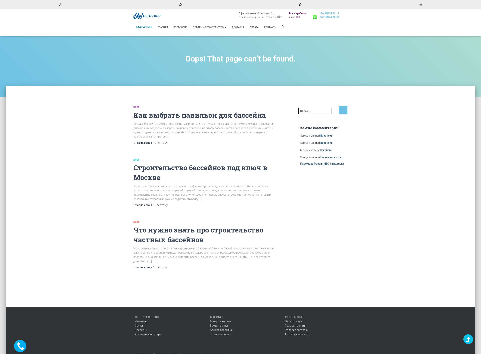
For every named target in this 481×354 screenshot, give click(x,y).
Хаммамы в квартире (148, 334)
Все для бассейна (221, 329)
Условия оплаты (295, 325)
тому (160, 142)
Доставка (238, 27)
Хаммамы (141, 321)
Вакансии (326, 135)
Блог (136, 107)
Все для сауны (219, 325)
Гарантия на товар (297, 334)
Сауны (139, 325)
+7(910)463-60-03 (329, 17)
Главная (163, 27)
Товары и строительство (208, 27)
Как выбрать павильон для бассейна (199, 115)
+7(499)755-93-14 (329, 13)
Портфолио (180, 27)
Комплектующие (220, 334)
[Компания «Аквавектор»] (147, 16)
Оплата (254, 27)
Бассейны (141, 329)
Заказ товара (293, 321)
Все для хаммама (220, 321)
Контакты (270, 27)
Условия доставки (296, 329)
